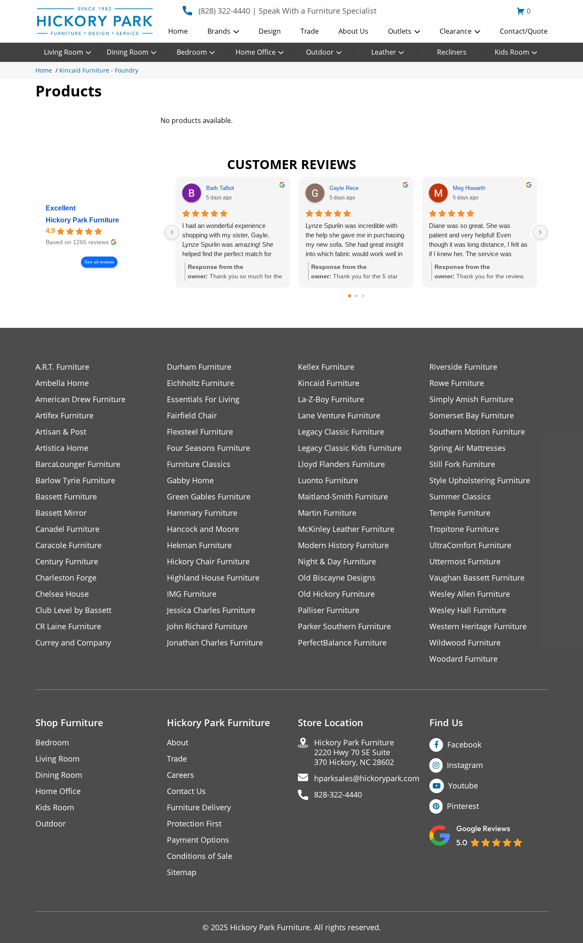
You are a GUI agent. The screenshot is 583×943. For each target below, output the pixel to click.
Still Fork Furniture (462, 464)
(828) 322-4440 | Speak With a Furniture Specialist (287, 10)
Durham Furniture (199, 367)
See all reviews (99, 262)
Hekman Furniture (199, 545)
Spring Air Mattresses (467, 448)
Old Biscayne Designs (337, 578)
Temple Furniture (459, 513)
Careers (180, 775)
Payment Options (198, 840)
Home (178, 31)
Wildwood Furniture (465, 643)
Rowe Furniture (456, 383)
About (177, 742)
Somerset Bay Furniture (471, 415)
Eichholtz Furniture (200, 383)
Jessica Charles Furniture (211, 610)
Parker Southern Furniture (344, 626)
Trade (309, 31)
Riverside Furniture (463, 367)
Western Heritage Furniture (478, 626)
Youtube (463, 785)
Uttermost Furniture (465, 561)
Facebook (464, 744)
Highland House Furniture (213, 578)
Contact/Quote (524, 31)
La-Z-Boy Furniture (331, 399)
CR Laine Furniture (68, 626)
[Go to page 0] (349, 296)
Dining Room (128, 52)
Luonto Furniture (328, 480)
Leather (383, 52)
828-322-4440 (338, 795)
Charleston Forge (65, 578)
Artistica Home (61, 448)
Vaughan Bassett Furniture (477, 578)
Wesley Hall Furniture (467, 610)
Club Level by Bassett (73, 610)
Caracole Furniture (68, 545)
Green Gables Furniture (209, 497)
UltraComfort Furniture (470, 545)
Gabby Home (190, 480)
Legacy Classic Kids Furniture (350, 448)
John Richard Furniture (207, 626)
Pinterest (463, 806)
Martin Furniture (327, 513)
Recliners (451, 52)
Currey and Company (73, 643)
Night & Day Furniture (337, 561)
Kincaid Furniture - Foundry (98, 70)
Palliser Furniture (328, 610)
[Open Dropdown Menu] (236, 32)
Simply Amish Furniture (471, 399)
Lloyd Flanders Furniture (341, 464)
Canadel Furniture (67, 529)
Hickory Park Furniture (82, 220)
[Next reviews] (540, 232)
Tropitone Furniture (464, 529)
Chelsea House (62, 594)
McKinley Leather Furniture (346, 529)
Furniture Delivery (199, 807)
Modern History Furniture (343, 545)
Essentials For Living (203, 399)
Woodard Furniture (463, 659)
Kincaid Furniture (328, 383)
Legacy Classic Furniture (341, 432)
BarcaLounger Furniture (77, 464)
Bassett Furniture (66, 497)
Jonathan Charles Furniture (215, 643)
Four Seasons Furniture (208, 448)
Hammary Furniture (202, 513)
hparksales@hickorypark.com (367, 778)
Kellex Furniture (326, 367)
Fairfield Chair (192, 415)
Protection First (194, 824)
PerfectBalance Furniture (342, 643)
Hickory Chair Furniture (208, 561)
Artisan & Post (60, 432)
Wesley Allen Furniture (469, 594)
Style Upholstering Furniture (479, 480)
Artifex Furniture (64, 415)
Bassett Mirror (61, 513)
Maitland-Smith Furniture (343, 497)
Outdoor (320, 52)
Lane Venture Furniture (339, 415)
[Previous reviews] (172, 232)
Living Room (63, 52)
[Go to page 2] (363, 296)
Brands (218, 31)
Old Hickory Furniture (336, 594)
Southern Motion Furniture (477, 432)
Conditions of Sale (199, 856)
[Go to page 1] (356, 296)
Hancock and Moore (203, 529)
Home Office (256, 52)
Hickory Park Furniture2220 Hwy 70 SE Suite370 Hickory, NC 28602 (354, 752)
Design (270, 31)
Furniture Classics (198, 464)
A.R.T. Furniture (62, 367)
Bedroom (192, 52)
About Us (353, 31)
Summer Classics (460, 497)
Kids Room (512, 52)
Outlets (399, 31)
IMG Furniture (191, 594)
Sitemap (181, 872)
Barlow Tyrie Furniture (75, 480)
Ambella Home (62, 383)
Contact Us (186, 791)
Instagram (465, 765)
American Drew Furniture (80, 399)
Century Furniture (66, 561)
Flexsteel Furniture (200, 432)
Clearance (456, 31)
